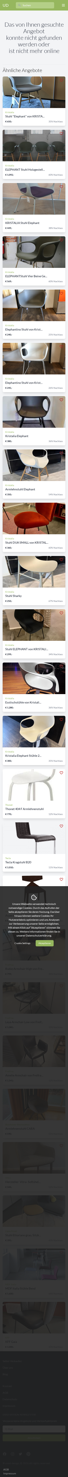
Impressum (9, 1473)
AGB (6, 1469)
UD (6, 5)
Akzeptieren (44, 943)
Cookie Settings (22, 943)
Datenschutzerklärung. (39, 935)
